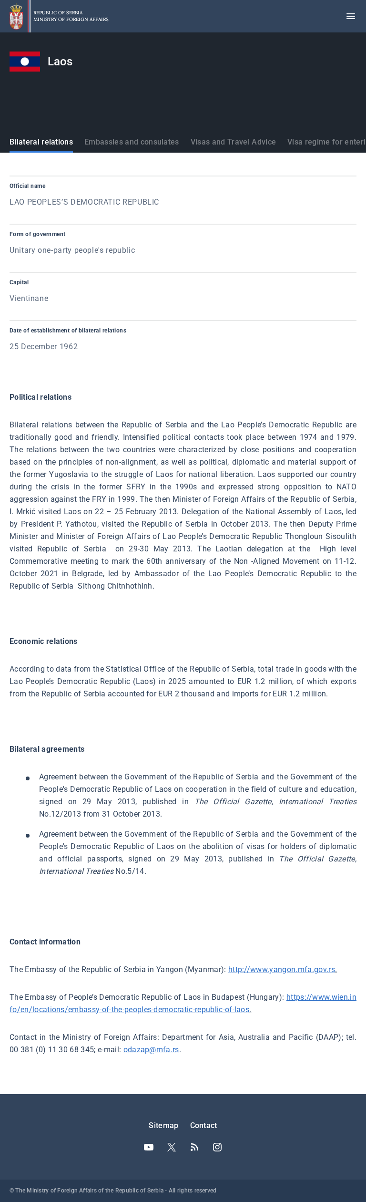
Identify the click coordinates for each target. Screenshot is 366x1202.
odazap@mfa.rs (151, 1049)
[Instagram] (217, 1147)
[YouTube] (148, 1147)
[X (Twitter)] (171, 1147)
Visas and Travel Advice (233, 141)
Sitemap (163, 1125)
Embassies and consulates (131, 141)
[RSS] (194, 1147)
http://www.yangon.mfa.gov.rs (281, 969)
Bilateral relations (41, 141)
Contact (203, 1125)
